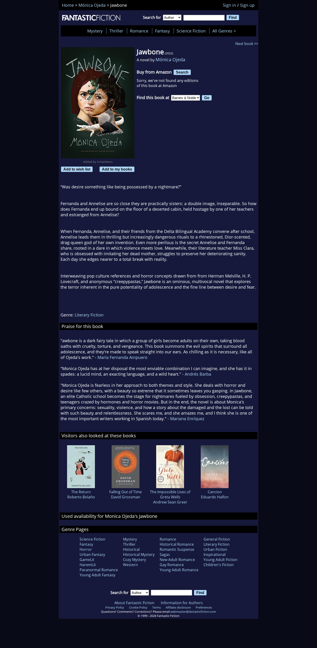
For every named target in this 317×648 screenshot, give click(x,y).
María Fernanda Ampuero (122, 357)
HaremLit (88, 564)
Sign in (229, 5)
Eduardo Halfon (215, 497)
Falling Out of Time (125, 491)
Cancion (215, 491)
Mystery (95, 31)
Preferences (204, 607)
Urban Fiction (215, 549)
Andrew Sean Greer (170, 502)
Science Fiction (191, 31)
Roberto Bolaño (81, 497)
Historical (131, 549)
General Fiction (217, 539)
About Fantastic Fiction (134, 602)
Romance (139, 31)
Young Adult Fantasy (97, 574)
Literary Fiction (89, 315)
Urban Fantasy (92, 554)
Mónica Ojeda (170, 59)
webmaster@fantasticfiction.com (193, 611)
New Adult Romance (177, 559)
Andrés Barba (198, 374)
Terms (156, 607)
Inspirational (215, 554)
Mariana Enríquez (187, 418)
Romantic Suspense (177, 549)
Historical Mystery (139, 554)
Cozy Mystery (134, 559)
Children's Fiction (219, 564)
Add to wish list (76, 169)
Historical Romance (177, 544)
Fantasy (162, 31)
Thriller (116, 31)
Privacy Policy (114, 607)
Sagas (165, 554)
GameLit (87, 559)
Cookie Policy (138, 607)
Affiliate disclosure (178, 607)
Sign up (247, 5)
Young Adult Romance (179, 569)
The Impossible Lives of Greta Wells (170, 494)
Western (130, 564)
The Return (81, 491)
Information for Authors (182, 602)
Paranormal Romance (99, 569)
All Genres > (225, 31)
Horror (86, 549)
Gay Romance (172, 564)
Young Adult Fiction (220, 559)
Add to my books (117, 169)
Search (182, 72)
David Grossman (125, 497)
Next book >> (246, 43)
